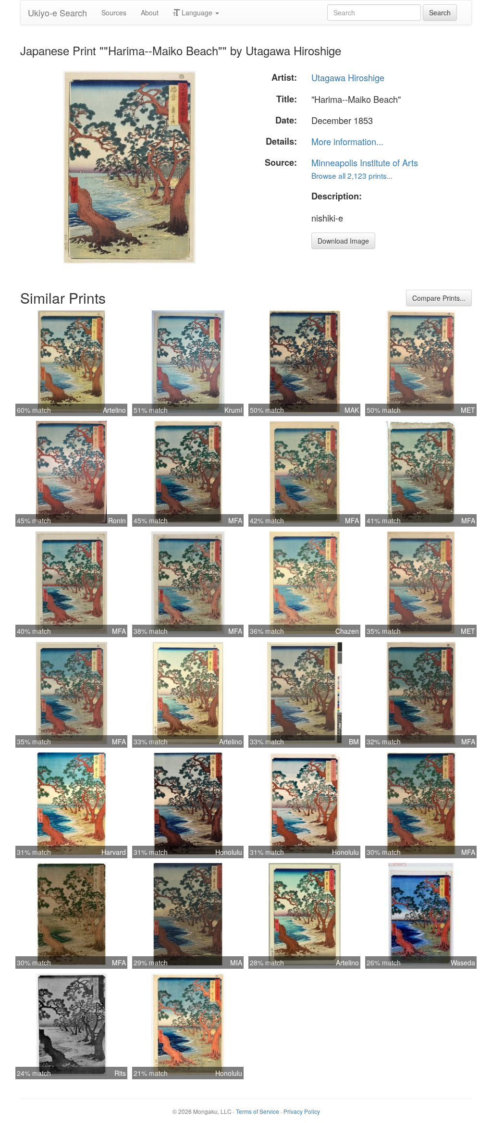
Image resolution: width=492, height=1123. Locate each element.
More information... (347, 141)
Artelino (114, 410)
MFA (235, 520)
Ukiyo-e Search (57, 12)
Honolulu (228, 852)
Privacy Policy (301, 1111)
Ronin (117, 520)
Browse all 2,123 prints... (352, 175)
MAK (351, 410)
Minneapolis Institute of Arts (364, 162)
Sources (113, 12)
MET (468, 410)
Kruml (233, 410)
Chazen (347, 631)
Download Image (343, 241)
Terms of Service (257, 1111)
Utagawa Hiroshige (347, 77)
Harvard (113, 852)
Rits (120, 1073)
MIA (236, 962)
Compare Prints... (439, 298)
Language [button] (197, 12)
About (150, 12)
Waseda (463, 962)
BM (354, 741)
